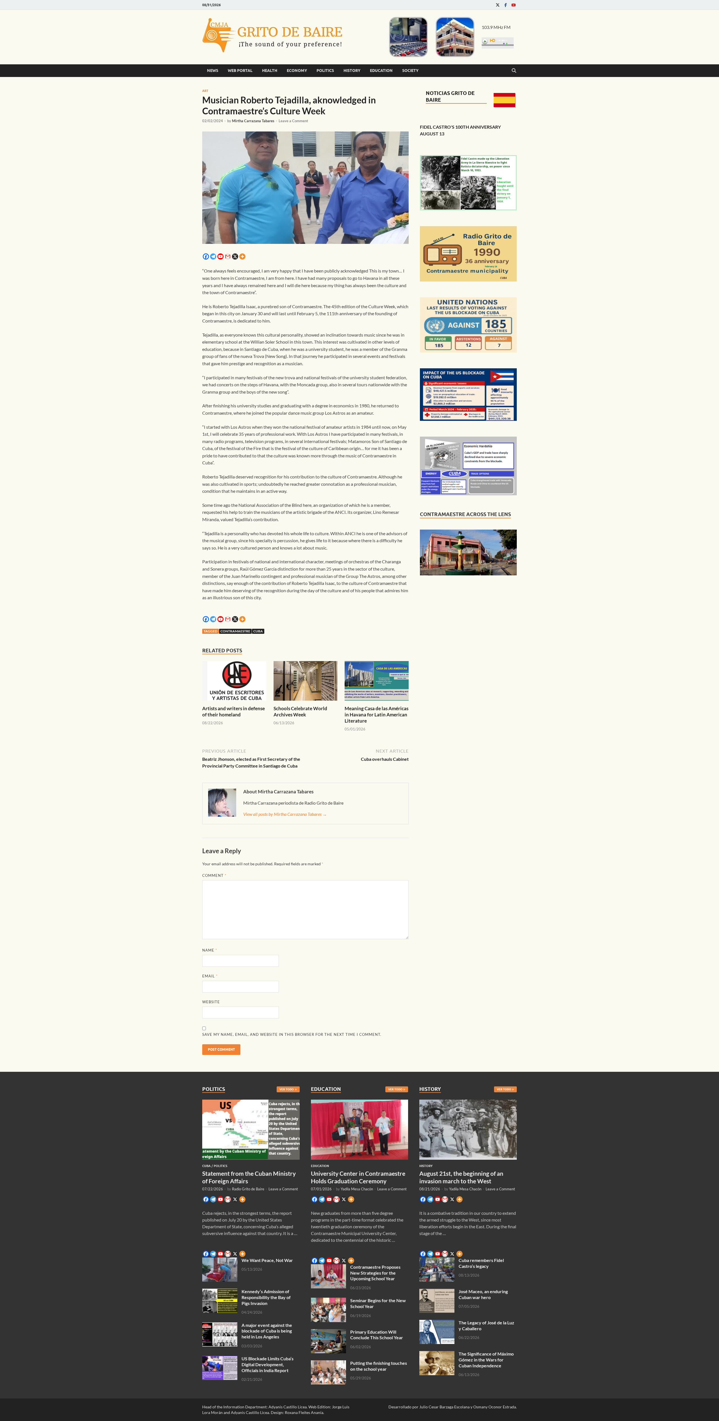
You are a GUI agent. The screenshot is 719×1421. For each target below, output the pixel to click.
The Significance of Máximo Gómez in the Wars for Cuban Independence (486, 1359)
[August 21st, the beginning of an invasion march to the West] (468, 1103)
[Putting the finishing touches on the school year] (328, 1363)
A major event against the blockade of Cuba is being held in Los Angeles (267, 1331)
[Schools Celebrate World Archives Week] (306, 682)
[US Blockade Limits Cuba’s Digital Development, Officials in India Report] (219, 1359)
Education (381, 70)
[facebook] (505, 5)
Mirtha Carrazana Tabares (253, 121)
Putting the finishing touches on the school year (378, 1366)
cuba (258, 631)
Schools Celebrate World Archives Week (300, 711)
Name (209, 950)
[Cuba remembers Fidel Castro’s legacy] (436, 1260)
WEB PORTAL (240, 70)
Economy (297, 70)
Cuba (206, 1166)
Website (211, 1002)
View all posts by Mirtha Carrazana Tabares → (285, 814)
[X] (235, 256)
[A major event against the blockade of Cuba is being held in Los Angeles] (219, 1325)
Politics (325, 70)
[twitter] (497, 5)
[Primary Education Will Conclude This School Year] (328, 1332)
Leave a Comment (293, 121)
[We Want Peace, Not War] (219, 1260)
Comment (214, 875)
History (351, 70)
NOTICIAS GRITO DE (450, 93)
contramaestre (235, 631)
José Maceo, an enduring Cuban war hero (483, 1294)
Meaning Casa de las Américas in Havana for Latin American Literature (376, 714)
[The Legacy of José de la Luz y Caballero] (436, 1323)
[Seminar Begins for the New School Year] (328, 1301)
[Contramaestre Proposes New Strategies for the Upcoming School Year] (328, 1267)
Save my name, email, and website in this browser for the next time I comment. (291, 1034)
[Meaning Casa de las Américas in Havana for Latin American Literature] (377, 682)
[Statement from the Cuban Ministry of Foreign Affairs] (251, 1103)
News (212, 70)
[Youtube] (513, 5)
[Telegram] (213, 256)
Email (210, 976)
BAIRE (433, 100)
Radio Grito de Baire (248, 1189)
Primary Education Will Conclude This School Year (376, 1334)
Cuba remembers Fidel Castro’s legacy (481, 1263)
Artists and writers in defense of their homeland (233, 711)
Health (269, 70)
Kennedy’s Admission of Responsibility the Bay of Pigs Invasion (266, 1297)
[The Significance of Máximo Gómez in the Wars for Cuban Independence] (436, 1354)
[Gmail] (228, 256)
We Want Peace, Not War (267, 1260)
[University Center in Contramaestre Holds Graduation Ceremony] (359, 1103)
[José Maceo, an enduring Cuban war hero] (436, 1292)
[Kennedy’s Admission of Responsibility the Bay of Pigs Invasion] (219, 1292)
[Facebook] (206, 256)
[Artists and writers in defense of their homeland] (234, 682)
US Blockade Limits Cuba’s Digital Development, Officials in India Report (267, 1364)
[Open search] (514, 70)
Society (410, 70)
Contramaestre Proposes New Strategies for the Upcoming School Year (375, 1272)
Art (205, 91)
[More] (242, 256)
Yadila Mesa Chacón (357, 1189)
